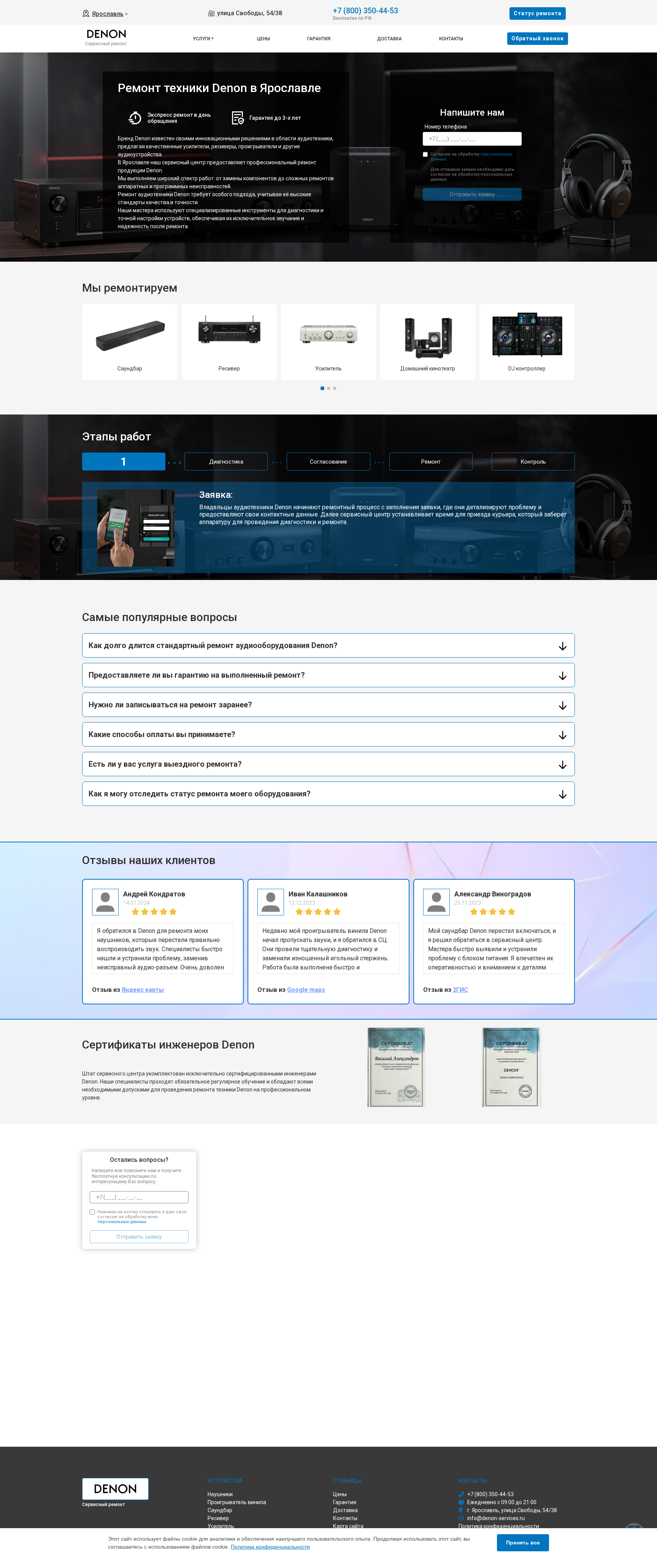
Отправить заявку (472, 194)
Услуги (201, 38)
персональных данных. (122, 1221)
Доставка (389, 38)
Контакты (451, 38)
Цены (263, 38)
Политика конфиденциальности (270, 1547)
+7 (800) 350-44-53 (365, 10)
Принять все (523, 1543)
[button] (322, 389)
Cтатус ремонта (538, 13)
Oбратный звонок (537, 38)
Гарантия (318, 38)
